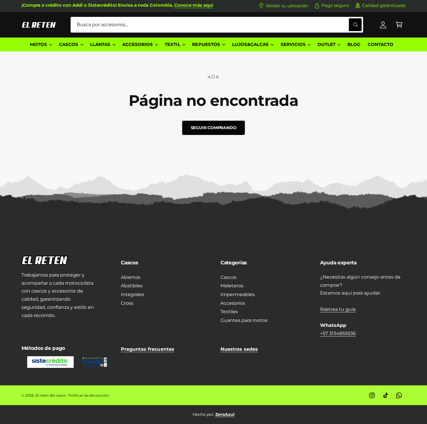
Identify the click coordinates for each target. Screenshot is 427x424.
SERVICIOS (293, 44)
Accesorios (232, 303)
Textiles (229, 311)
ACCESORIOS (137, 44)
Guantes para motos (244, 320)
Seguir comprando (213, 127)
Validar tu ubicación (286, 5)
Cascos (228, 277)
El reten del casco (50, 395)
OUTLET (326, 44)
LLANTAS (100, 44)
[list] (213, 414)
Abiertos (130, 277)
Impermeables (237, 294)
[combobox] (217, 25)
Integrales (132, 294)
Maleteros (231, 285)
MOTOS (38, 44)
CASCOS (68, 44)
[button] (399, 25)
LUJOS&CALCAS (250, 44)
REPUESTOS (206, 44)
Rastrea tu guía (338, 309)
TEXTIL (172, 44)
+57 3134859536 (338, 333)
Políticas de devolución (88, 395)
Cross (127, 303)
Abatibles (132, 285)
